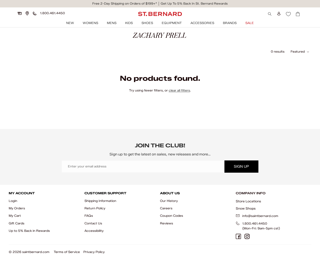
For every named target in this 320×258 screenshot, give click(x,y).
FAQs (88, 216)
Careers (166, 208)
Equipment (172, 23)
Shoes (147, 23)
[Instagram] (247, 236)
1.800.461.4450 (254, 223)
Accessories (202, 23)
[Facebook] (238, 236)
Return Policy (94, 208)
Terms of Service (67, 252)
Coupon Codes (171, 216)
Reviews (166, 223)
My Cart (15, 216)
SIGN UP (241, 166)
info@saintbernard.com (260, 216)
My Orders (17, 208)
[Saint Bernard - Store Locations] (27, 13)
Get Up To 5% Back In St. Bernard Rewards (194, 3)
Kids (129, 23)
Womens (90, 23)
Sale (249, 23)
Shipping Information (100, 201)
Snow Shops (246, 208)
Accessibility (94, 231)
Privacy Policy (94, 252)
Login (13, 201)
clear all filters (179, 90)
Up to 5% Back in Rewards (29, 231)
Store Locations (248, 201)
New (70, 23)
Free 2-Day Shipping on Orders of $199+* (124, 3)
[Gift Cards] (19, 13)
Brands (230, 23)
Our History (169, 201)
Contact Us (93, 223)
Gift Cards (16, 223)
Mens (111, 23)
